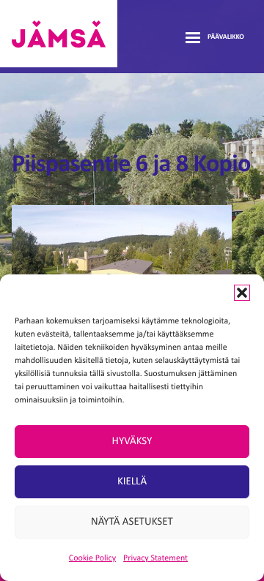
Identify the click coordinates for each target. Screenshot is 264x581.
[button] (242, 292)
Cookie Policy (92, 558)
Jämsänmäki (59, 34)
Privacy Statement (155, 558)
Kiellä (132, 481)
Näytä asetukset (132, 522)
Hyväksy (132, 441)
